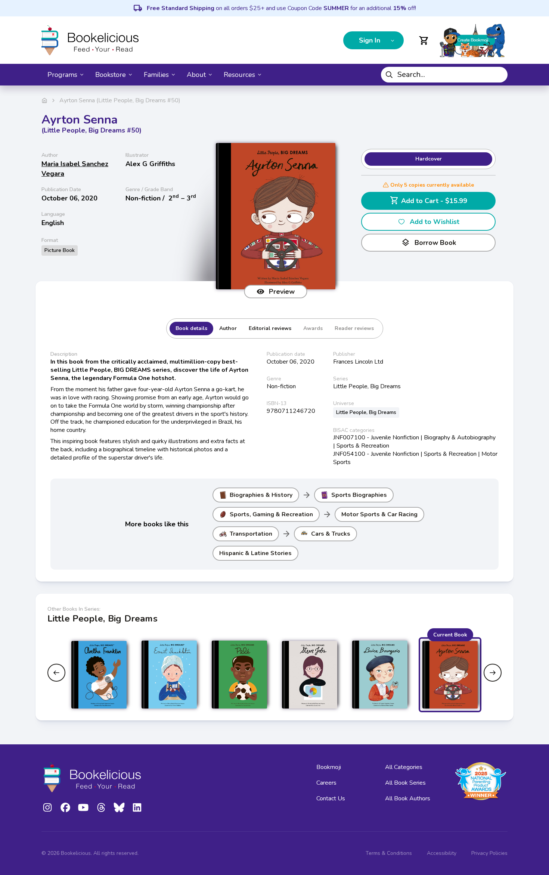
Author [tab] (228, 328)
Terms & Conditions (389, 853)
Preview (282, 291)
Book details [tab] (191, 328)
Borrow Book (428, 242)
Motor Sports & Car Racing (379, 514)
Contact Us (330, 798)
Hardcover (428, 158)
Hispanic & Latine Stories (255, 553)
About (196, 74)
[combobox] (444, 74)
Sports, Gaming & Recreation (271, 514)
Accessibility (441, 853)
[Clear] (499, 74)
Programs (62, 74)
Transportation (251, 534)
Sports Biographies (359, 495)
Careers (326, 783)
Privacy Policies (489, 853)
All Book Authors (407, 798)
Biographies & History (261, 495)
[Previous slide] (56, 673)
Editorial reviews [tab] (270, 328)
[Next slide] (493, 673)
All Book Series (405, 783)
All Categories (403, 767)
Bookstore (110, 74)
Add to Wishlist (434, 221)
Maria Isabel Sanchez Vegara (74, 168)
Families (156, 74)
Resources (239, 74)
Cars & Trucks (330, 534)
